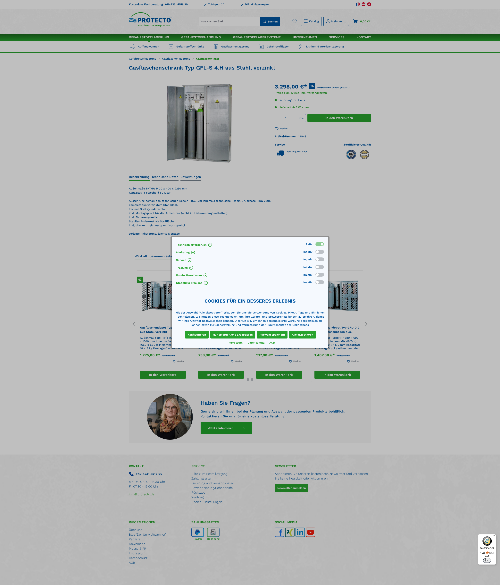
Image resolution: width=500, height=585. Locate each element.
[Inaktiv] (319, 252)
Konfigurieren (197, 334)
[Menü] (493, 536)
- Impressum (234, 342)
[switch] (487, 560)
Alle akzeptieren (302, 334)
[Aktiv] (319, 244)
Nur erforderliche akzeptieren (233, 334)
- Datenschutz (255, 342)
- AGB (271, 342)
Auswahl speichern (272, 334)
